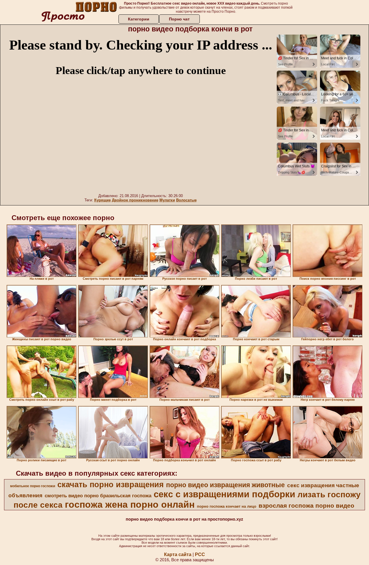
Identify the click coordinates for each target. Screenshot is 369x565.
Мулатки (167, 200)
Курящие (102, 200)
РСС (200, 554)
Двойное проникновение (135, 200)
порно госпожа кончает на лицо (226, 506)
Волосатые (186, 200)
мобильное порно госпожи (32, 486)
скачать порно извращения (110, 484)
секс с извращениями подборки (224, 494)
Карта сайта (177, 554)
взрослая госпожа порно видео (306, 505)
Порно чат (179, 19)
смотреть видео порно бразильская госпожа (98, 495)
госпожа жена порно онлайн (130, 504)
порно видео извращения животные (225, 485)
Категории (138, 19)
